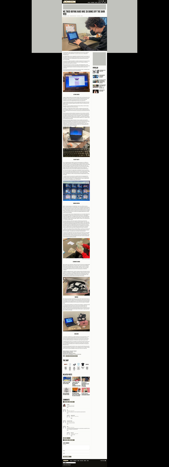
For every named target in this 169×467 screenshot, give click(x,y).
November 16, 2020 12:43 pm (74, 416)
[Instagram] (101, 1)
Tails (74, 162)
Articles (67, 356)
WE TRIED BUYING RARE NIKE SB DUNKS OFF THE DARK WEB (84, 13)
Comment (64, 444)
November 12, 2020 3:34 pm (70, 405)
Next (72, 402)
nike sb (76, 356)
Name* (64, 450)
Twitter (80, 354)
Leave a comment (66, 443)
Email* (64, 453)
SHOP (102, 2)
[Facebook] (98, 1)
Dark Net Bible (75, 106)
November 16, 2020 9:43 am (74, 433)
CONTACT (105, 2)
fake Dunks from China (67, 235)
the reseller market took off (79, 53)
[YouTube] (103, 1)
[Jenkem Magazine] (69, 1)
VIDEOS (96, 2)
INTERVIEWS (92, 2)
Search (63, 462)
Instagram (75, 354)
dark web (71, 356)
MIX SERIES (99, 2)
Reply (67, 407)
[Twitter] (100, 1)
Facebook (73, 353)
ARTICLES (89, 2)
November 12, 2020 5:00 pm (70, 427)
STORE (88, 460)
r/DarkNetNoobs (78, 110)
